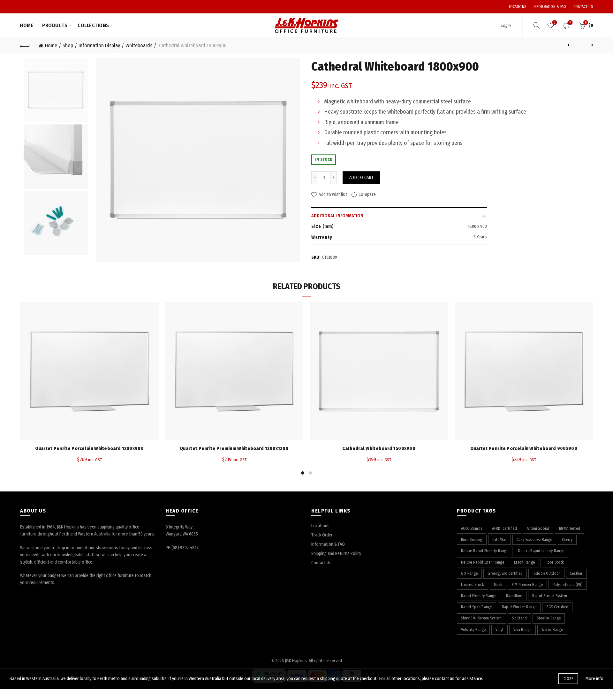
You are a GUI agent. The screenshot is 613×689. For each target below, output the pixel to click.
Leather (576, 573)
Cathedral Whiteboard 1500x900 (378, 448)
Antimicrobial (538, 528)
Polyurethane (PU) (567, 584)
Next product (588, 45)
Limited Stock (472, 584)
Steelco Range (549, 618)
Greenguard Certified (505, 573)
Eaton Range (524, 562)
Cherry (567, 539)
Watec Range (552, 629)
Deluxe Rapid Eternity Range (484, 551)
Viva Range (522, 629)
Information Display (99, 45)
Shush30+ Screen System (481, 618)
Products (54, 25)
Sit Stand (519, 618)
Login (506, 25)
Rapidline (514, 596)
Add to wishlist (333, 195)
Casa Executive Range (534, 539)
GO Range (469, 573)
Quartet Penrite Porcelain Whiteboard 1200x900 (89, 448)
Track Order (322, 535)
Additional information (337, 216)
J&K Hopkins (296, 660)
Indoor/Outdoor (546, 573)
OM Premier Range (527, 584)
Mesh (498, 584)
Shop (68, 45)
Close (568, 679)
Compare (570, 22)
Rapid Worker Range (519, 607)
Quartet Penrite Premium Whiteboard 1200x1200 (234, 448)
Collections (93, 25)
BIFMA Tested (569, 528)
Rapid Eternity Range (478, 596)
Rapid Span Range (476, 607)
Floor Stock (554, 562)
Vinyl (499, 629)
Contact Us (583, 6)
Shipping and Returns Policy (336, 553)
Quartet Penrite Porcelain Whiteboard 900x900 (523, 448)
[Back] (25, 45)
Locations (517, 6)
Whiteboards (138, 45)
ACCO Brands (471, 528)
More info (594, 678)
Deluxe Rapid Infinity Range (541, 551)
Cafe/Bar (499, 539)
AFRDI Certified (504, 528)
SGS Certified (557, 607)
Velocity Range (473, 629)
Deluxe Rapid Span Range (482, 562)
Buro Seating (471, 539)
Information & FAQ (550, 6)
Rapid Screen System (549, 596)
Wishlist (555, 23)
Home (27, 25)
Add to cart (361, 177)
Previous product (572, 45)
